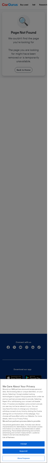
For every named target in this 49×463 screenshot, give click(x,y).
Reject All (23, 451)
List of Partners (8, 437)
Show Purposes (23, 458)
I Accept (23, 444)
